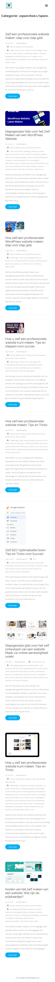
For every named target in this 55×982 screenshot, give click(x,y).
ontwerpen (38, 662)
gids (19, 157)
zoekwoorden (30, 371)
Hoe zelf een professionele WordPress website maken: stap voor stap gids (24, 241)
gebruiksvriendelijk (23, 791)
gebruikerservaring (11, 157)
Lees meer (12, 96)
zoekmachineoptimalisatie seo (15, 371)
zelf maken (29, 169)
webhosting (19, 918)
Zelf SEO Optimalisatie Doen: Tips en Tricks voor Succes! (25, 552)
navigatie (27, 797)
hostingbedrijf (42, 157)
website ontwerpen (38, 677)
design (33, 440)
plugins (23, 163)
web (28, 355)
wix (32, 368)
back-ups (13, 151)
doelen (12, 50)
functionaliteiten (10, 791)
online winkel (42, 668)
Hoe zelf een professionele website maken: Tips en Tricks (26, 423)
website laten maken (12, 358)
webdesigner (28, 677)
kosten (34, 795)
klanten (28, 795)
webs (7, 782)
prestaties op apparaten (27, 800)
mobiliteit (38, 912)
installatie (24, 261)
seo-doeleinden (17, 674)
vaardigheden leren (24, 59)
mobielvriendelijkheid (32, 443)
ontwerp (20, 53)
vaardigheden (10, 918)
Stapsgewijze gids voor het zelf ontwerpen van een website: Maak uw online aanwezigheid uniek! (27, 651)
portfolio (8, 446)
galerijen (44, 154)
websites (30, 47)
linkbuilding (9, 566)
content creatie (15, 563)
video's (16, 368)
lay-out (35, 668)
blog (20, 440)
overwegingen (34, 915)
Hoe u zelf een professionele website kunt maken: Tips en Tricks (25, 766)
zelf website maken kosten (29, 921)
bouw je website (15, 47)
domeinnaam (19, 50)
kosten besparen (10, 443)
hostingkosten (9, 795)
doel (11, 665)
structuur (11, 677)
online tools (43, 443)
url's (21, 264)
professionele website (35, 365)
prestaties (30, 163)
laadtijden (31, 912)
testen (15, 59)
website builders (10, 449)
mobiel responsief (18, 160)
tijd (46, 915)
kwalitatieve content (27, 563)
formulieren (27, 154)
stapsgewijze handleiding (13, 56)
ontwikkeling (28, 53)
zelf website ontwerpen (20, 680)
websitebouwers (25, 368)
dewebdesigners (21, 43)
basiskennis (23, 785)
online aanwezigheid (32, 160)
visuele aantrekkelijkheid (36, 804)
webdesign (35, 59)
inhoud (27, 50)
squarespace (9, 368)
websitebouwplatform (12, 921)
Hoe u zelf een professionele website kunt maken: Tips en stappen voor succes (25, 342)
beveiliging (27, 151)
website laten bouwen (38, 355)
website (41, 59)
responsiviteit (9, 804)
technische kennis (42, 446)
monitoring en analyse (33, 566)
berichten (20, 151)
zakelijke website (22, 449)
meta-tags (31, 261)
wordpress (37, 148)
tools (21, 677)
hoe (22, 47)
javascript (22, 795)
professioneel (40, 671)
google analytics (27, 157)
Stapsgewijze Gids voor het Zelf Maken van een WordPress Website (27, 135)
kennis (20, 668)
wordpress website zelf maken (15, 169)
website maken (28, 264)
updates (16, 264)
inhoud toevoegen (36, 50)
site (25, 47)
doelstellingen (40, 789)
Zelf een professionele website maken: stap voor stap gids (27, 36)
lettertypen (20, 443)
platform (35, 53)
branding (31, 785)
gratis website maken (28, 779)
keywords (39, 440)
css (41, 258)
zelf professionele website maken (24, 810)
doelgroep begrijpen (28, 789)
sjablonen (32, 446)
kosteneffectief (27, 668)
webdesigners (18, 806)
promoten (8, 674)
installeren (8, 160)
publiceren (42, 53)
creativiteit (26, 440)
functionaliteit (35, 154)
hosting (35, 157)
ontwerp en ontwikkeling (21, 915)
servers (42, 915)
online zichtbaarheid (12, 671)
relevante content (20, 569)
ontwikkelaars (10, 800)
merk (26, 362)
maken (14, 53)
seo (12, 264)
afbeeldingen (14, 258)
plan (16, 800)
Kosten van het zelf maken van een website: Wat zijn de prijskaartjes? (26, 893)
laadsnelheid (39, 563)
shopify (25, 674)
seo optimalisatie (32, 569)
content (36, 258)
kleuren (44, 440)
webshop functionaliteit (22, 166)
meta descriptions (20, 566)
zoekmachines (39, 169)
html (16, 795)
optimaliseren (9, 163)
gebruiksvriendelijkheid (37, 791)
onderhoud (9, 915)
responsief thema (40, 163)
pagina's (18, 163)
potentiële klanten (21, 365)
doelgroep (17, 665)
